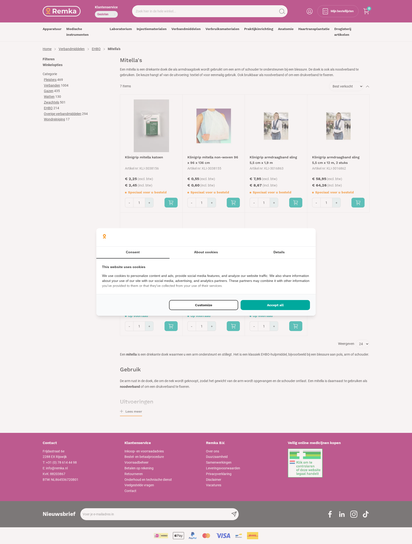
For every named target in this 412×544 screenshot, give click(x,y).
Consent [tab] (133, 252)
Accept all (275, 305)
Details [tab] (279, 252)
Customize (203, 305)
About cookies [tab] (206, 252)
